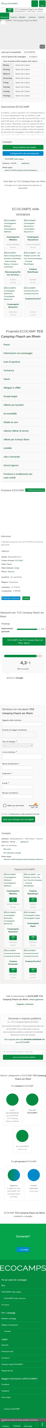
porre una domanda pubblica (24, 1057)
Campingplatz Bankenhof (13, 305)
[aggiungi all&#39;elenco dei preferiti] (3, 22)
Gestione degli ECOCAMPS (12, 1364)
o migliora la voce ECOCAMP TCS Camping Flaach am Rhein (14, 1191)
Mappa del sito (7, 1371)
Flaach (9, 564)
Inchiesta (41, 17)
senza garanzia (36, 999)
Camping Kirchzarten (13, 962)
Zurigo (16, 568)
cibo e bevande (12, 456)
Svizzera (11, 572)
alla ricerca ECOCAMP (2, 10)
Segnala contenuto (25, 1004)
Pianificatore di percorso (36, 490)
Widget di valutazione (9, 1325)
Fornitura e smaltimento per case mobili (18, 476)
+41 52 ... (14, 163)
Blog (3, 1285)
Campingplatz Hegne (33, 924)
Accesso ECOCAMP (12, 1409)
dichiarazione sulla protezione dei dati (24, 814)
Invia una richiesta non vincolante (18, 819)
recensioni (32, 17)
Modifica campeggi (8, 1318)
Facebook (5, 1384)
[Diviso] (37, 1425)
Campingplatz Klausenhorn (33, 238)
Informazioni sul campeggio (18, 353)
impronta (4, 1345)
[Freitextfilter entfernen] (34, 3)
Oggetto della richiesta (11, 720)
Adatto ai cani (11, 422)
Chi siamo (5, 1305)
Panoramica (4, 17)
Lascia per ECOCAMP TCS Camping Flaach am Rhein (12, 1115)
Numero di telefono (10, 793)
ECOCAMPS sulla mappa (11, 1292)
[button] (23, 34)
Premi (7, 344)
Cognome (6, 773)
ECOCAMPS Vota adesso (25, 641)
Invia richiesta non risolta (24, 147)
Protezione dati (7, 1351)
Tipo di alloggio (9, 742)
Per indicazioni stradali (12, 853)
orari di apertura (12, 362)
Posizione (13, 17)
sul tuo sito (33, 1188)
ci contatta (24, 1250)
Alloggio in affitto (12, 387)
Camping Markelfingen (32, 270)
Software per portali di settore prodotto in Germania (19, 1421)
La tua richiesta (9, 752)
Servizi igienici (11, 465)
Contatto (26, 598)
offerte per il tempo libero (16, 439)
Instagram (5, 1391)
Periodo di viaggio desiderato (14, 730)
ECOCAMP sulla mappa (14, 159)
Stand (7, 379)
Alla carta (7, 849)
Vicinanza (9, 370)
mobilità (8, 448)
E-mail (5, 783)
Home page (6, 1397)
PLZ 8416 (19, 560)
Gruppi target (10, 396)
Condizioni (5, 1358)
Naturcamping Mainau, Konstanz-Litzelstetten (13, 274)
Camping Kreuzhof (33, 299)
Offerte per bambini (14, 405)
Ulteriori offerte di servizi (16, 431)
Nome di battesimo (10, 764)
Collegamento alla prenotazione (24, 153)
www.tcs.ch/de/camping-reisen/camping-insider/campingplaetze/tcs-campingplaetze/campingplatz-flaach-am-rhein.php (22, 170)
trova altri (32, 1111)
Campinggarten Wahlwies (13, 238)
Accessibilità (10, 413)
